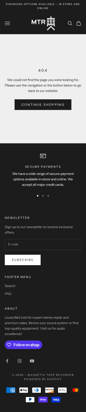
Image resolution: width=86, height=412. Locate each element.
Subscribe (23, 260)
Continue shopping (43, 104)
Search (10, 286)
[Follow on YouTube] (32, 361)
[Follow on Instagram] (19, 361)
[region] (43, 170)
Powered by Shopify (43, 379)
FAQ (8, 294)
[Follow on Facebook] (7, 361)
